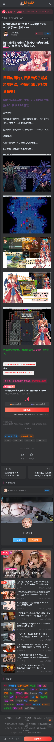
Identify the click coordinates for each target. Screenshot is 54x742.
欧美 (26, 693)
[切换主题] (50, 725)
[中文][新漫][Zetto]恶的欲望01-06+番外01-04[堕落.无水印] (32, 603)
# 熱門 (7, 440)
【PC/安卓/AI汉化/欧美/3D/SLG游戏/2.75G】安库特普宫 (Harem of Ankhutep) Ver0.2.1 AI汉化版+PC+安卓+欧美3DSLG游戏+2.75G (33, 669)
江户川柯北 (14, 32)
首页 (5, 18)
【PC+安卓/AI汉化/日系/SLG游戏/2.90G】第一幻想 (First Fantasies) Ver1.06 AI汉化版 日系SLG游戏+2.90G (33, 594)
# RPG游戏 (41, 440)
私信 (48, 33)
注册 (36, 540)
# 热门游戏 (18, 440)
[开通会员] (50, 719)
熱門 (11, 693)
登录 (21, 540)
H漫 (25, 700)
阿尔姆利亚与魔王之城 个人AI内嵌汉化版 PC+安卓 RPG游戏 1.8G (24, 25)
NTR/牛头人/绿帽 (21, 697)
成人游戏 (36, 704)
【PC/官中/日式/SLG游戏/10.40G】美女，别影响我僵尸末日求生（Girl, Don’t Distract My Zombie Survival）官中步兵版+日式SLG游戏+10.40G (33, 638)
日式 (6, 700)
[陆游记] (27, 3)
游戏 (15, 689)
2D (37, 697)
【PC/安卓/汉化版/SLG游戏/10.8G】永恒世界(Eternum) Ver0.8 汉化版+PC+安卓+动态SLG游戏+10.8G (33, 615)
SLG (32, 689)
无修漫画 (20, 704)
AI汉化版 (7, 708)
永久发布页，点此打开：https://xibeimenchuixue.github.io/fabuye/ (29, 11)
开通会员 (18, 717)
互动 (15, 708)
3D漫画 (21, 689)
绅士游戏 (12, 685)
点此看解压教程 (39, 380)
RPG (40, 693)
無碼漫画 (43, 689)
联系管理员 (9, 717)
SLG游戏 (18, 700)
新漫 (6, 693)
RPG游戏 (45, 704)
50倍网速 (37, 349)
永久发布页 (38, 717)
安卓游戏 (43, 697)
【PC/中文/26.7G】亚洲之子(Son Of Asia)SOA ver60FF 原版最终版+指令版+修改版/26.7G (33, 657)
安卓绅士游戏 (13, 18)
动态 (11, 697)
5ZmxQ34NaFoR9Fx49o (20, 364)
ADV (11, 700)
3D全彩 (28, 704)
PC (5, 685)
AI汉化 (32, 685)
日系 (32, 697)
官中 (6, 697)
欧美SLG (33, 693)
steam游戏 (33, 700)
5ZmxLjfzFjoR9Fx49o (19, 372)
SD (46, 693)
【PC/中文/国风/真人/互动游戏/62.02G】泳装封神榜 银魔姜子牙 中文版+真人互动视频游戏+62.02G (33, 647)
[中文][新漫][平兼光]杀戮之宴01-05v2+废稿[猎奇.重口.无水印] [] (33, 624)
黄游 (39, 685)
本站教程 (28, 717)
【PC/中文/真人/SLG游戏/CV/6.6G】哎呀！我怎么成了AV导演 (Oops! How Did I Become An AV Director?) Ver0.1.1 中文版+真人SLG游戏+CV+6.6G (33, 585)
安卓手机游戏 (29, 708)
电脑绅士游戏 (28, 436)
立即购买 (27, 409)
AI (27, 689)
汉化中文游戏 (23, 685)
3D (37, 689)
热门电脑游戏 (9, 704)
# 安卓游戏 (29, 440)
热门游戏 (18, 693)
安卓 (44, 685)
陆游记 (32, 732)
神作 (20, 708)
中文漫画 (7, 689)
